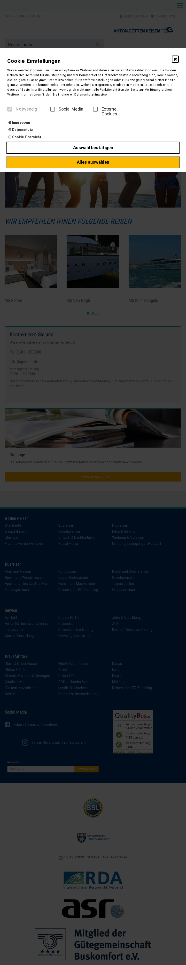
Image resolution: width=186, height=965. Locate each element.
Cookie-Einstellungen (34, 61)
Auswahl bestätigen (93, 147)
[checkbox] (9, 109)
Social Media (71, 109)
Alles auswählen (93, 162)
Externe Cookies (109, 111)
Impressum (20, 122)
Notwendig (26, 109)
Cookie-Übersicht (26, 137)
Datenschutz (22, 130)
